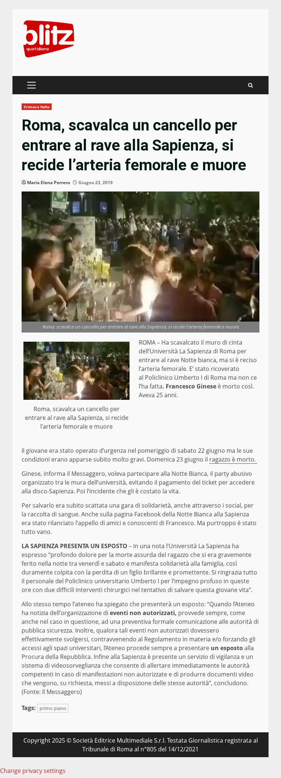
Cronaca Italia (36, 106)
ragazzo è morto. (233, 459)
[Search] (250, 85)
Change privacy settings (32, 771)
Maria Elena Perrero (48, 182)
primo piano (53, 708)
